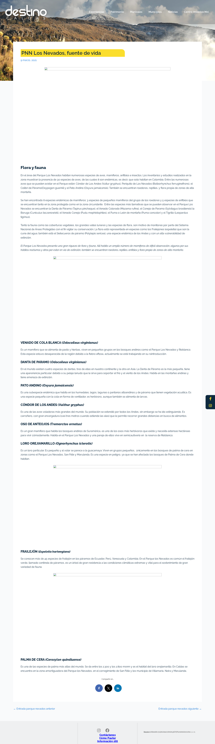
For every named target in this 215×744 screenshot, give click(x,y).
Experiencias (96, 11)
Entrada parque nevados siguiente (180, 709)
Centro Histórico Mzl (196, 11)
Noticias (173, 11)
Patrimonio (117, 11)
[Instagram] (210, 405)
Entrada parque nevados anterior (34, 709)
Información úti (107, 741)
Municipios (155, 11)
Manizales (136, 11)
